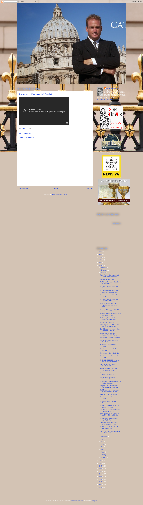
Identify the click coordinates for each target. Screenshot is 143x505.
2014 (100, 474)
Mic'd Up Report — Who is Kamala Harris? (108, 365)
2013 (100, 476)
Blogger (94, 501)
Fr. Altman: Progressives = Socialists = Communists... (109, 378)
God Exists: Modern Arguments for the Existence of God (109, 390)
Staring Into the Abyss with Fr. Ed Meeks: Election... (110, 382)
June (102, 444)
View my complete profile (104, 99)
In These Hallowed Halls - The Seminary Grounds (109, 287)
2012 (100, 479)
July (102, 441)
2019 (100, 460)
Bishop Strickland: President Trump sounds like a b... (108, 369)
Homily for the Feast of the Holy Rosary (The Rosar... (110, 406)
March (103, 452)
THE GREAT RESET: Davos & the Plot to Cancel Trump (109, 361)
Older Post (88, 189)
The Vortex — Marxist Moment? (110, 337)
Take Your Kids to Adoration (108, 394)
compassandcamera (77, 501)
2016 (100, 468)
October (103, 273)
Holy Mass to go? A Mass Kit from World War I (109, 419)
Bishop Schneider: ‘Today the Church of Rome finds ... (109, 341)
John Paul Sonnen (112, 88)
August (103, 439)
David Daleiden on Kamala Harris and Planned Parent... (110, 330)
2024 (100, 254)
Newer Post (23, 189)
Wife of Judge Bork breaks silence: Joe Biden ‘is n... (108, 334)
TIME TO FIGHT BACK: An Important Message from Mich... (108, 305)
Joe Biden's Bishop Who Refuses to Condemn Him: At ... (110, 410)
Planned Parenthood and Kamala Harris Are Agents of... (110, 373)
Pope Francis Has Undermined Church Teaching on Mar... (109, 276)
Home (55, 189)
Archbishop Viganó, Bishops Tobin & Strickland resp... (108, 318)
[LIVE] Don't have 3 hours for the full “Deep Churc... (110, 432)
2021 (100, 262)
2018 (100, 463)
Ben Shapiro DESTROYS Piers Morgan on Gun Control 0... (109, 325)
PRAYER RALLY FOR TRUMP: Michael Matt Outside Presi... (110, 415)
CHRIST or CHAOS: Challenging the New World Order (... (110, 310)
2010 (100, 484)
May (102, 447)
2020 (100, 265)
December (104, 267)
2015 (100, 471)
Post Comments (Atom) (59, 194)
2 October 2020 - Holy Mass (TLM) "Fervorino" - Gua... (108, 423)
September (104, 436)
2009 (100, 487)
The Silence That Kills (107, 322)
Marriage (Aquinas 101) (107, 279)
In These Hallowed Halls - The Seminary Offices (109, 300)
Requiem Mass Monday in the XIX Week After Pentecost (109, 386)
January (103, 457)
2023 (100, 257)
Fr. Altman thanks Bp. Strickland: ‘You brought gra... (110, 427)
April (102, 449)
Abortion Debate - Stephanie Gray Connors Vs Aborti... (110, 314)
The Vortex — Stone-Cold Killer (109, 353)
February (103, 455)
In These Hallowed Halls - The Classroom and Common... (109, 291)
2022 (100, 260)
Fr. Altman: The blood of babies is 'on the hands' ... (110, 282)
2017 (100, 466)
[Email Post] (30, 128)
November (104, 270)
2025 (100, 252)
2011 (100, 482)
